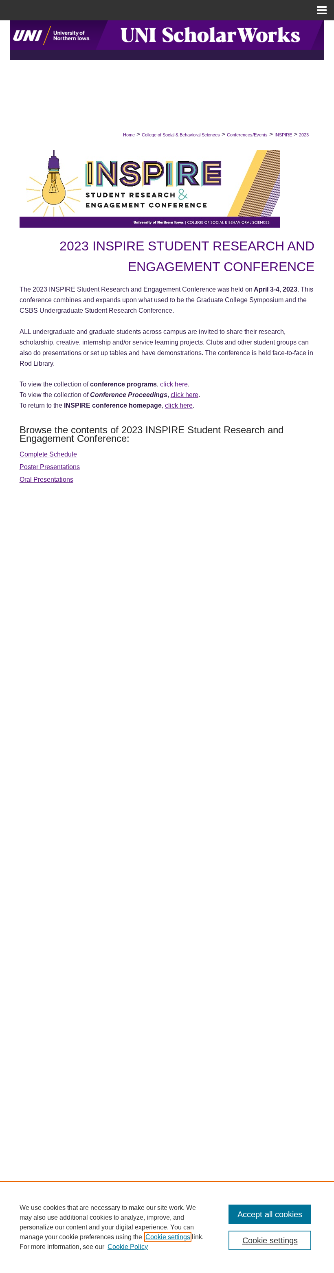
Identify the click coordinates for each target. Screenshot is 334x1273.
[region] (167, 1227)
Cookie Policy (128, 1246)
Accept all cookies (269, 1214)
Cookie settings (167, 1236)
